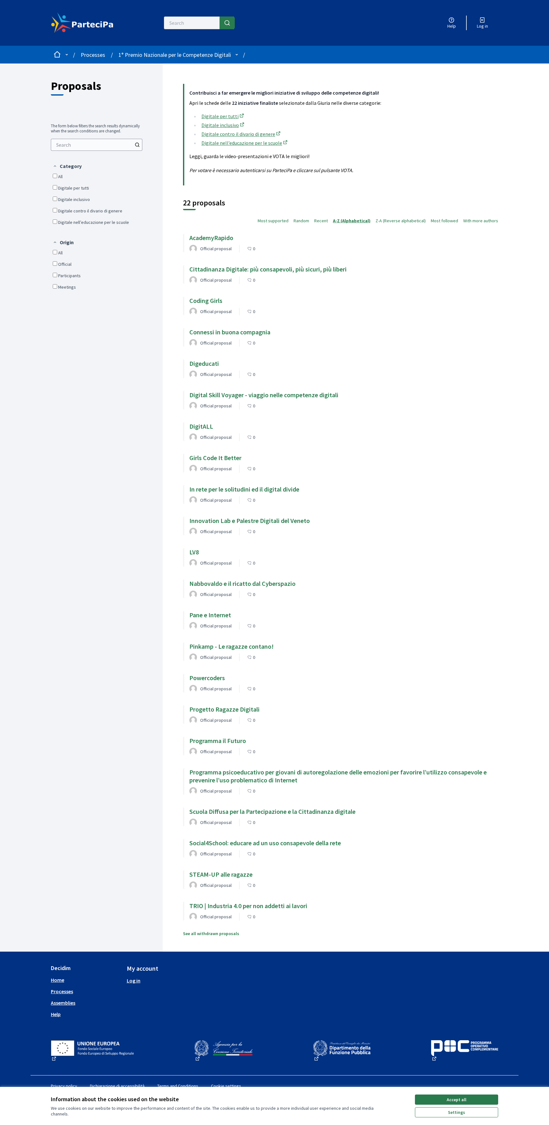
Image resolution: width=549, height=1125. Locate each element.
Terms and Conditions (177, 1086)
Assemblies (63, 1003)
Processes (93, 54)
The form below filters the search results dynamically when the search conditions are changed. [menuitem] (95, 129)
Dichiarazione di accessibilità (117, 1086)
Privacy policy (64, 1086)
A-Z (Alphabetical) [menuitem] (351, 221)
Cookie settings (226, 1086)
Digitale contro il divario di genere (241, 134)
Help (56, 1014)
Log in (133, 980)
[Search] (227, 23)
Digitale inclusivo (223, 125)
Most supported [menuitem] (273, 221)
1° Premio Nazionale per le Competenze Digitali (175, 54)
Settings (456, 1112)
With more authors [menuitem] (480, 221)
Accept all (456, 1099)
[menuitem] (96, 145)
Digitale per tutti (223, 116)
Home (57, 980)
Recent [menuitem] (321, 221)
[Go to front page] (86, 23)
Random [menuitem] (301, 221)
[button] (67, 166)
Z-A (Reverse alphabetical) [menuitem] (401, 221)
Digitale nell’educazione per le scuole (244, 143)
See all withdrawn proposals (211, 933)
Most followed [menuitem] (444, 221)
